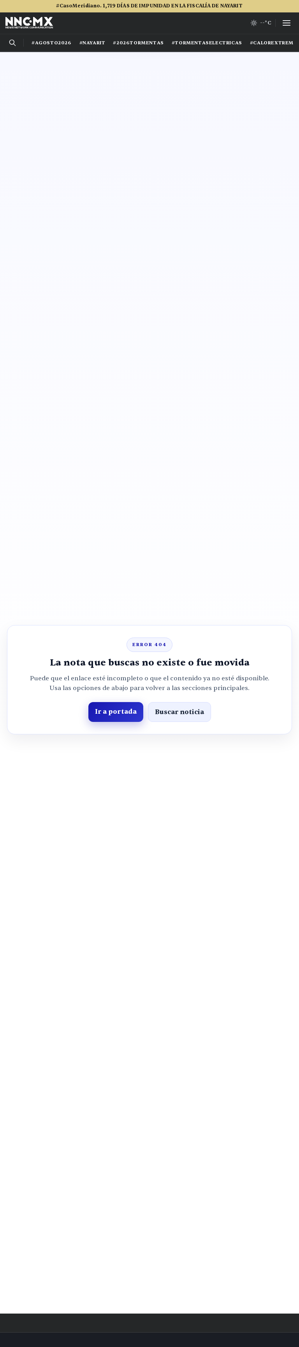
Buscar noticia (179, 712)
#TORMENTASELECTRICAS (207, 43)
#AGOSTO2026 (52, 43)
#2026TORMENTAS (138, 43)
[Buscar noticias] (12, 43)
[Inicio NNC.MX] (29, 23)
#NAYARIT (92, 43)
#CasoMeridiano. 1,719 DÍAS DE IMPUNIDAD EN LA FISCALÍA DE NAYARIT (149, 6)
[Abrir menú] (287, 23)
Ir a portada (116, 712)
